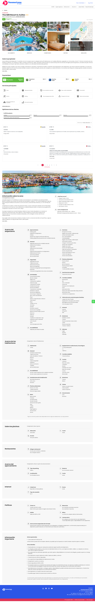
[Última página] (56, 165)
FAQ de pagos (89, 599)
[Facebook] (46, 588)
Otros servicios (6, 106)
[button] (81, 29)
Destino (66, 53)
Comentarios (47, 53)
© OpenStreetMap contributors (87, 40)
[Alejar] (91, 36)
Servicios (29, 53)
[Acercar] (91, 34)
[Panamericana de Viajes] (7, 589)
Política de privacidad (79, 599)
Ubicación (83, 53)
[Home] (43, 588)
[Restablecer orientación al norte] (91, 38)
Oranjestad (5, 12)
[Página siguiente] (54, 165)
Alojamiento (11, 53)
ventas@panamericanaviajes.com (85, 594)
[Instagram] (49, 588)
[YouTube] (52, 588)
